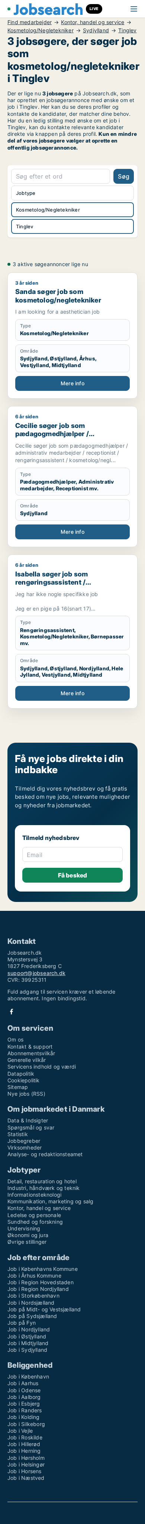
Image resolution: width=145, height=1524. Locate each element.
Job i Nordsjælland (31, 1302)
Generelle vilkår (26, 1060)
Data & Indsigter (27, 1120)
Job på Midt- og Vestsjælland (44, 1309)
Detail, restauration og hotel (42, 1181)
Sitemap (17, 1087)
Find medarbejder (29, 22)
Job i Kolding (23, 1417)
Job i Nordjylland (28, 1329)
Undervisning (23, 1228)
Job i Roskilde (24, 1437)
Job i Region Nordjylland (38, 1289)
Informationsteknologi (34, 1194)
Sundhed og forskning (35, 1222)
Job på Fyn (21, 1322)
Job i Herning (24, 1451)
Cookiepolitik (23, 1080)
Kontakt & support (29, 1046)
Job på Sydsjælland (32, 1316)
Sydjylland (96, 30)
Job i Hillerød (23, 1444)
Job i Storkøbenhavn (33, 1295)
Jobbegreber (23, 1141)
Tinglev (127, 30)
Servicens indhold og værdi (41, 1066)
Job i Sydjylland (27, 1350)
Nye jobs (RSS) (26, 1093)
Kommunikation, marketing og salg (50, 1201)
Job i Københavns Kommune (42, 1269)
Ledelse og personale (34, 1215)
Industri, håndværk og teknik (43, 1188)
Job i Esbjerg (23, 1403)
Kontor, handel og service (92, 22)
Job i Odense (24, 1390)
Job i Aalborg (24, 1397)
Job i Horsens (24, 1471)
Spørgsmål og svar (30, 1127)
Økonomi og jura (27, 1235)
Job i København (28, 1376)
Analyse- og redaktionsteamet (45, 1154)
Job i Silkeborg (26, 1424)
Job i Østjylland (26, 1336)
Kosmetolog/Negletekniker (40, 30)
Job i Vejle (20, 1430)
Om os (15, 1039)
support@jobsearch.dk (36, 973)
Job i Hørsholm (26, 1458)
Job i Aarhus (22, 1383)
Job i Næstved (26, 1478)
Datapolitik (20, 1073)
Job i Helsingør (26, 1464)
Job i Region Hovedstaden (40, 1282)
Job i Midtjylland (27, 1343)
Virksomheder (24, 1147)
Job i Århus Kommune (34, 1275)
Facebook (11, 1011)
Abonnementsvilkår (31, 1053)
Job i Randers (24, 1410)
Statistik (17, 1134)
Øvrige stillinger (26, 1242)
